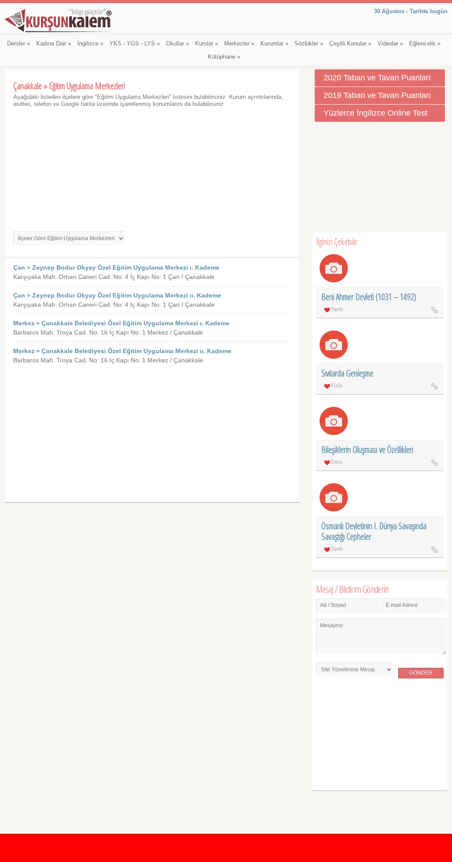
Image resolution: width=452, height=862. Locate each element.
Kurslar (206, 44)
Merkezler (239, 44)
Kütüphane (224, 57)
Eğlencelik (425, 44)
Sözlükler (308, 44)
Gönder (421, 673)
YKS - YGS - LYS (134, 44)
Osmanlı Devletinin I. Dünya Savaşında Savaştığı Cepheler (373, 531)
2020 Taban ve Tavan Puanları (377, 77)
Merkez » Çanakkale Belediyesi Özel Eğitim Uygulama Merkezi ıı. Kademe (122, 350)
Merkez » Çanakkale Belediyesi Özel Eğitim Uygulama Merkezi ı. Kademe (121, 323)
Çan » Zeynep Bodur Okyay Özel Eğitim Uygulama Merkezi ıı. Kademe (117, 295)
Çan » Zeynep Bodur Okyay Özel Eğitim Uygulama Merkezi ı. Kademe (116, 267)
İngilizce (90, 44)
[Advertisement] (152, 169)
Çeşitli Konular (350, 44)
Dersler (18, 44)
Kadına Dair (53, 44)
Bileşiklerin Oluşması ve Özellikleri (367, 449)
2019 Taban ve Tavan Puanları (377, 95)
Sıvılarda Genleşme (347, 373)
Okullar (177, 44)
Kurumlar (274, 44)
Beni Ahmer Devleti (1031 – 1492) (368, 297)
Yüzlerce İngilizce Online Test (375, 113)
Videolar (390, 44)
